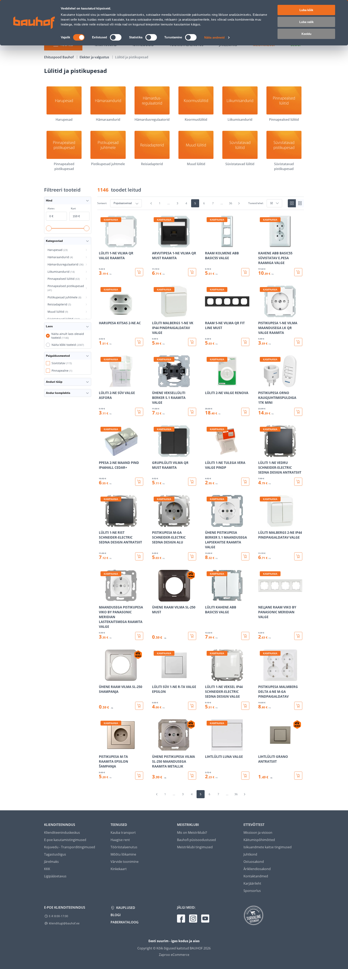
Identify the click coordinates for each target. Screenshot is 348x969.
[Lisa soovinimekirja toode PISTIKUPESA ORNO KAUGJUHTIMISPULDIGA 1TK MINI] (261, 384)
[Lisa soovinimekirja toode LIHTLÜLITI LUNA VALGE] (208, 748)
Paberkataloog (125, 922)
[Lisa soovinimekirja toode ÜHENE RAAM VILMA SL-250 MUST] (155, 599)
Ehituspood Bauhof (59, 57)
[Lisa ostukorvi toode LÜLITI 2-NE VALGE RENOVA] (245, 412)
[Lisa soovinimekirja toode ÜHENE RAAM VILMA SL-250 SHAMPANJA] (102, 678)
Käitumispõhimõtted (259, 840)
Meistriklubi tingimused (195, 847)
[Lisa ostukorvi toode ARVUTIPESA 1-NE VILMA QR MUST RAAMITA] (192, 272)
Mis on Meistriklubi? (192, 832)
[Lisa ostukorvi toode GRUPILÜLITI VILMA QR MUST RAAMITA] (192, 482)
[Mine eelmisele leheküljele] (151, 203)
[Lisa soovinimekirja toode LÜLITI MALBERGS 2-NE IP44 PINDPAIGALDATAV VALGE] (261, 524)
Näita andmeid (214, 37)
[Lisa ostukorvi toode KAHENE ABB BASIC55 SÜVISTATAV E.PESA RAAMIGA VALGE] (298, 272)
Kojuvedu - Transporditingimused (69, 847)
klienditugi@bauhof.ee (64, 923)
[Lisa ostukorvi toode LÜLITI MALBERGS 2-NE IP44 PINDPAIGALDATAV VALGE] (298, 556)
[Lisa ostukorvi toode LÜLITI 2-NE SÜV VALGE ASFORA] (139, 412)
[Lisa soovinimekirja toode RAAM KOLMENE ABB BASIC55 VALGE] (208, 244)
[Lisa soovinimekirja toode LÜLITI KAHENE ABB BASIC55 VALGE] (208, 599)
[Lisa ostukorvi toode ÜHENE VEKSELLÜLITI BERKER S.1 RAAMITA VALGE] (192, 412)
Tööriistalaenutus (124, 847)
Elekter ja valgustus (95, 57)
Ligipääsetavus (55, 876)
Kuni (73, 208)
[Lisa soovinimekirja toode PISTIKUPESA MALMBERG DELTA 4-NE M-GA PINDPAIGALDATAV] (261, 678)
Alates (51, 208)
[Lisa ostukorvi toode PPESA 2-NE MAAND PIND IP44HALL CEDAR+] (139, 482)
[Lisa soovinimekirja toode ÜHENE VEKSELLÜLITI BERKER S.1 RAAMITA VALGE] (155, 384)
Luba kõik (306, 10)
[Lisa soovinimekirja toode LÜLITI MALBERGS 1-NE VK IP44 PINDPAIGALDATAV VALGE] (155, 314)
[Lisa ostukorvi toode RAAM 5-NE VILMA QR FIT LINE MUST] (245, 342)
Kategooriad (54, 240)
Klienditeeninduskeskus (62, 832)
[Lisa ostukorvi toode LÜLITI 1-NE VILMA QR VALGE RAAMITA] (139, 272)
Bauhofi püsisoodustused (196, 840)
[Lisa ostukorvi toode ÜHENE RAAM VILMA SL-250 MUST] (192, 636)
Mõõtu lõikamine (123, 854)
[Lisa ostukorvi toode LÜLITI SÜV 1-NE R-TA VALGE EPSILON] (192, 706)
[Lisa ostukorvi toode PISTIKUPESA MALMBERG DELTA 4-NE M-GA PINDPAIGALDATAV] (298, 706)
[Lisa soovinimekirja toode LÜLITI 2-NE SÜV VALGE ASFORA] (102, 384)
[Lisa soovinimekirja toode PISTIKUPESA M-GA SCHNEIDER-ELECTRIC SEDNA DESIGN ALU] (155, 524)
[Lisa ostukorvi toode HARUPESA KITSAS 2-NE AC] (139, 342)
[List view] (300, 203)
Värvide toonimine (125, 861)
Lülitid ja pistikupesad (131, 57)
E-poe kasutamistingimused (65, 840)
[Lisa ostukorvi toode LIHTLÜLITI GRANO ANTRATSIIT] (298, 776)
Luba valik (306, 22)
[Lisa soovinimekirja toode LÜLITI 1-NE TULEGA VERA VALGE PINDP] (208, 454)
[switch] (115, 37)
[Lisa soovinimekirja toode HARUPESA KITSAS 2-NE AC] (102, 314)
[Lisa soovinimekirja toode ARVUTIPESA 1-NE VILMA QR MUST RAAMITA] (155, 244)
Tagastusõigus (55, 854)
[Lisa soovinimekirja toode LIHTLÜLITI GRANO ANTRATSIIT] (261, 748)
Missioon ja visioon (257, 832)
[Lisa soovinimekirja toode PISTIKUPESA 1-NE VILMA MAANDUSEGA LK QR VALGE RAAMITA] (261, 314)
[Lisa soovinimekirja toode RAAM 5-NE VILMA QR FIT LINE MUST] (208, 314)
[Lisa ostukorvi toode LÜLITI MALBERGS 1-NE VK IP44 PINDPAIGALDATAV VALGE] (192, 342)
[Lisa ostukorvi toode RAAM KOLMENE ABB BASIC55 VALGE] (245, 272)
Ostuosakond (253, 861)
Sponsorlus (252, 890)
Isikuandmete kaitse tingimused (267, 847)
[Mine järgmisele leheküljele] (239, 203)
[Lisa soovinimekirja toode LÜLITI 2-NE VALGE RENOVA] (208, 384)
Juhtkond (250, 854)
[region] (200, 497)
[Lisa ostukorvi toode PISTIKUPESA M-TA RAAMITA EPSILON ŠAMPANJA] (139, 776)
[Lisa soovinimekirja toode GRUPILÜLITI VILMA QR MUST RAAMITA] (155, 454)
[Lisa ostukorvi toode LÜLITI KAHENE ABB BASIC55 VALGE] (245, 636)
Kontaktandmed (255, 876)
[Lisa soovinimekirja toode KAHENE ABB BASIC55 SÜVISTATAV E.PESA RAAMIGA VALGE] (261, 244)
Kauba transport (123, 832)
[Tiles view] (292, 203)
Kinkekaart (119, 869)
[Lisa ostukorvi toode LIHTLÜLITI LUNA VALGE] (245, 776)
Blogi (116, 915)
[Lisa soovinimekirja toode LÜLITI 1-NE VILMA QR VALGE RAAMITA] (102, 244)
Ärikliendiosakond (257, 869)
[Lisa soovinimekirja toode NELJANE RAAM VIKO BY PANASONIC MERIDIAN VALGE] (261, 599)
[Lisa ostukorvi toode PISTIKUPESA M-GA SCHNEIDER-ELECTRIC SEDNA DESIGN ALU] (192, 556)
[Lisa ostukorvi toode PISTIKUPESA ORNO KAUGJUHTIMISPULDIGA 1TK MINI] (298, 412)
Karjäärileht (252, 883)
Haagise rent (120, 840)
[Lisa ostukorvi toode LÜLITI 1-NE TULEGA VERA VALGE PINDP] (245, 482)
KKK (47, 869)
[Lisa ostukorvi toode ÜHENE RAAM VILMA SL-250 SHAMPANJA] (139, 706)
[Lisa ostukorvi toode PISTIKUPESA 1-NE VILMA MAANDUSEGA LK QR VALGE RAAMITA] (298, 342)
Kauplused (125, 907)
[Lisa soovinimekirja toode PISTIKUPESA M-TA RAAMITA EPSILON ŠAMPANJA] (102, 748)
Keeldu (306, 34)
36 (230, 203)
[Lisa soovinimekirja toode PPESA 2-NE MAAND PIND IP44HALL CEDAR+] (102, 454)
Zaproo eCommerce (174, 954)
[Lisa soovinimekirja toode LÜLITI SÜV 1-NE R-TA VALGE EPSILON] (155, 678)
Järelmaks (51, 861)
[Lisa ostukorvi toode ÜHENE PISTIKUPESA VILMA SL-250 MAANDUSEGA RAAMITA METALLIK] (192, 776)
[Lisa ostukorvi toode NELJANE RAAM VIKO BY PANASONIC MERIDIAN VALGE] (298, 636)
